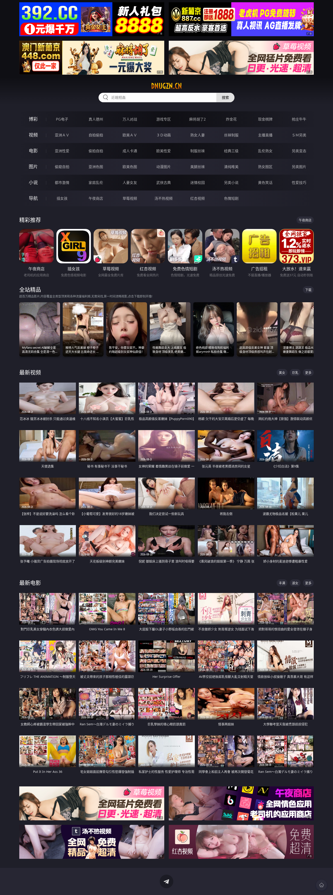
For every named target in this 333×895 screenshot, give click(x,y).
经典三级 (231, 150)
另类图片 (299, 166)
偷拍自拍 (96, 150)
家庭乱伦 (96, 182)
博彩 (33, 119)
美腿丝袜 (197, 166)
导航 (33, 198)
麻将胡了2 (197, 119)
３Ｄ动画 (163, 135)
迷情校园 (197, 182)
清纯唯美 (231, 166)
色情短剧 (231, 198)
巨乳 (295, 372)
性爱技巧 (299, 182)
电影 (33, 151)
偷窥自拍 (62, 166)
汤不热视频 (163, 198)
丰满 (282, 583)
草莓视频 (130, 198)
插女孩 (62, 198)
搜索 (225, 97)
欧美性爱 (163, 150)
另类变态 (299, 150)
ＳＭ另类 (299, 135)
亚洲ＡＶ (62, 135)
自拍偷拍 (96, 135)
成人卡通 (130, 150)
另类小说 (231, 182)
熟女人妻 (197, 135)
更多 (308, 372)
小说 (33, 182)
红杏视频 (197, 198)
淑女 (295, 583)
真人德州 (96, 119)
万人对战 (130, 119)
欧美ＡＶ (130, 135)
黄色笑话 (265, 182)
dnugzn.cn (166, 85)
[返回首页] (321, 885)
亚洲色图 (96, 166)
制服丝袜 (197, 150)
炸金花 (231, 119)
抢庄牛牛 (299, 119)
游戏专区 (163, 119)
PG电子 (62, 119)
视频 (33, 135)
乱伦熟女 (265, 150)
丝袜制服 (231, 135)
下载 (308, 290)
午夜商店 (96, 198)
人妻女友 (130, 182)
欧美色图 (130, 166)
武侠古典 (163, 182)
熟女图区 (265, 166)
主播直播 (265, 135)
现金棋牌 (265, 119)
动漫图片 (163, 166)
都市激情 (62, 182)
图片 (33, 167)
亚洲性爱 (62, 150)
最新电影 (30, 582)
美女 (282, 372)
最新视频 (30, 372)
